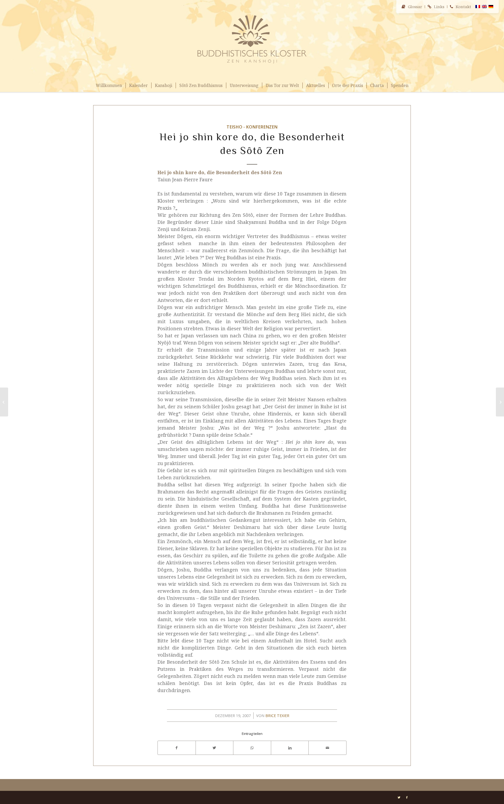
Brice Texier (277, 715)
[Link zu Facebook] (407, 797)
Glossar (415, 6)
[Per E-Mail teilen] (327, 748)
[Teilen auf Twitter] (214, 748)
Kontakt (463, 6)
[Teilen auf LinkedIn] (290, 748)
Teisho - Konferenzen (252, 127)
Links (439, 6)
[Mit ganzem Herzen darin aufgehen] (4, 402)
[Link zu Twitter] (399, 797)
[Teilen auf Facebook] (177, 748)
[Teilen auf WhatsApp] (252, 748)
